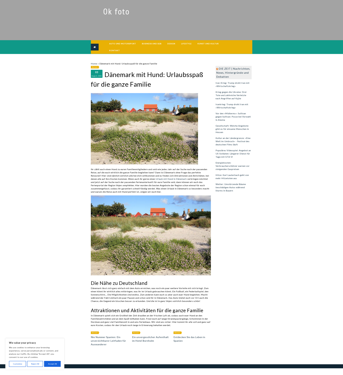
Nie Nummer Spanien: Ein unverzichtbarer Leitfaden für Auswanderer (108, 341)
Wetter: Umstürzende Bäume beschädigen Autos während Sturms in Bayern (231, 187)
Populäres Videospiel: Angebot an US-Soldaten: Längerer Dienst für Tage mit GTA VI (233, 153)
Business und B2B (151, 43)
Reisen (95, 67)
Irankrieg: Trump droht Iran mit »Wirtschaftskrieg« (232, 106)
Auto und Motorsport (122, 43)
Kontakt (114, 50)
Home (94, 63)
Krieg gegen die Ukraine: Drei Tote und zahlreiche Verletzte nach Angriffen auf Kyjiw (231, 95)
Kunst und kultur (208, 43)
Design (171, 43)
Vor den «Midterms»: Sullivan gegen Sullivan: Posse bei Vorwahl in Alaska (233, 116)
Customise (17, 364)
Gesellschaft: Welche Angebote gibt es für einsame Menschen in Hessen (232, 128)
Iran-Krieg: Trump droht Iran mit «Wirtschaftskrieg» (232, 84)
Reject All (35, 364)
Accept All (52, 364)
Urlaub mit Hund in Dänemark (171, 179)
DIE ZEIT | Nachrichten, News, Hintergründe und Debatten (233, 72)
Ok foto (116, 11)
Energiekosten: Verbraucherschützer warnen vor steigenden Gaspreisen (233, 165)
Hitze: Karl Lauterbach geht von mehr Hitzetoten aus (232, 176)
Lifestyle (186, 43)
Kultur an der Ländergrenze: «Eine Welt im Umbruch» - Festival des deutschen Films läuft (233, 141)
